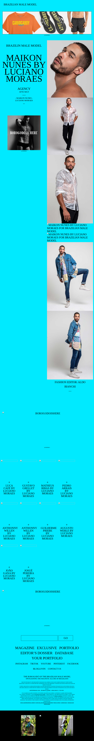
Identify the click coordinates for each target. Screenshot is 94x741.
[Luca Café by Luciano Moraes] (9, 470)
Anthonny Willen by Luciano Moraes (9, 533)
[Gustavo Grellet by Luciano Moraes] (28, 470)
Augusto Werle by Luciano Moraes (67, 532)
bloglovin (39, 669)
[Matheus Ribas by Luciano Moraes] (47, 470)
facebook (73, 664)
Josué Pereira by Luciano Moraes (28, 575)
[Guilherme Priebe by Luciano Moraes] (47, 512)
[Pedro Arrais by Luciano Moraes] (66, 470)
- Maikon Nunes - (24, 98)
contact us (54, 669)
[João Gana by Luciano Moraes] (9, 555)
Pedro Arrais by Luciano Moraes (67, 490)
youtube (46, 664)
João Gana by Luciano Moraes (9, 574)
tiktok (34, 664)
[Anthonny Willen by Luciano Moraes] (9, 512)
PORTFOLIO (69, 648)
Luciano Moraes (24, 100)
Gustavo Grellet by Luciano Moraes (28, 490)
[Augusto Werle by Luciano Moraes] (66, 512)
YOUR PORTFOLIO (47, 658)
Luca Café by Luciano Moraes (9, 489)
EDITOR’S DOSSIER (36, 653)
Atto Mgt (24, 92)
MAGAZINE (24, 648)
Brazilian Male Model (20, 4)
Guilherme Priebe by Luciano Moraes (47, 533)
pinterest (59, 664)
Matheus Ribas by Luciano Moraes (47, 489)
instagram (21, 664)
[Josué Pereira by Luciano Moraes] (28, 555)
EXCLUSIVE (47, 648)
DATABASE (64, 653)
